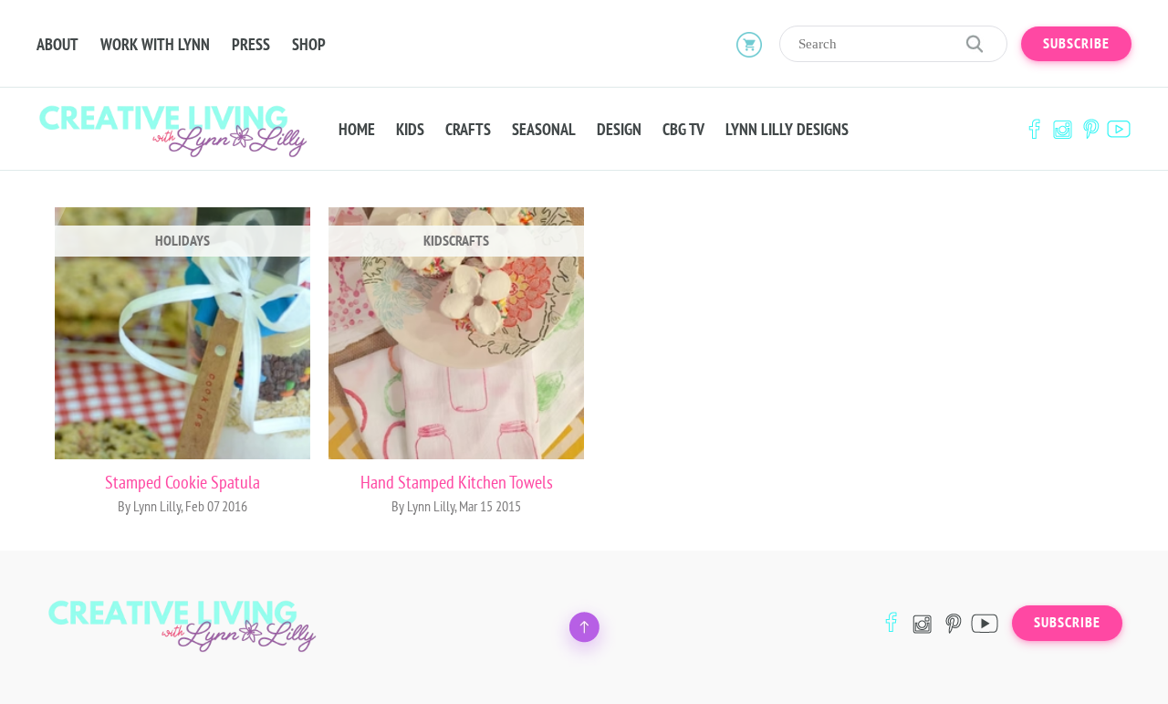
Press (251, 45)
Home (357, 130)
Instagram (1062, 129)
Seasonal (544, 130)
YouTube (1119, 129)
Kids (410, 130)
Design (619, 130)
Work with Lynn (155, 45)
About (57, 45)
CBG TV (683, 130)
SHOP (309, 45)
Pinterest (1090, 129)
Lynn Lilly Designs (787, 130)
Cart (749, 44)
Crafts (468, 130)
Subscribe (1076, 44)
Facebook (1034, 129)
